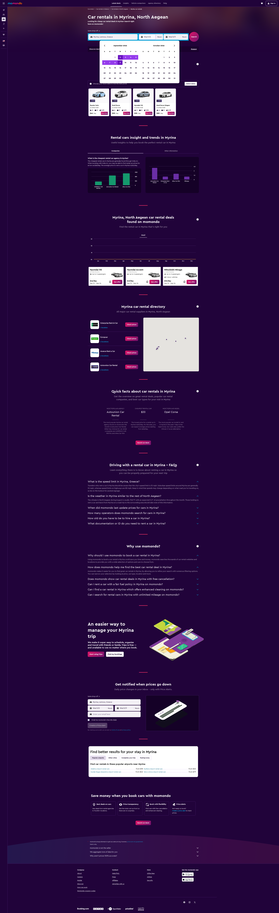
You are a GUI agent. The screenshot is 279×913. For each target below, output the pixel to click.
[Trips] (4, 34)
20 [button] (105, 73)
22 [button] (115, 73)
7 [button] (109, 62)
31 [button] (174, 78)
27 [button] (104, 78)
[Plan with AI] (4, 28)
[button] (3, 3)
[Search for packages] (4, 24)
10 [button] (125, 62)
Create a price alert (179, 811)
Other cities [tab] (112, 758)
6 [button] (104, 62)
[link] (117, 282)
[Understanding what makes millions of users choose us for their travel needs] (197, 546)
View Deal (104, 113)
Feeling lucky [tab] (145, 758)
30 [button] (120, 78)
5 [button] (135, 57)
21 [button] (110, 73)
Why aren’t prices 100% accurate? (103, 856)
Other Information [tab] (171, 151)
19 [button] (136, 68)
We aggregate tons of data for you (103, 852)
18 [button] (131, 68)
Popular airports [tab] (98, 758)
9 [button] (120, 62)
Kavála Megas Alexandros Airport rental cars (106, 772)
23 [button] (120, 73)
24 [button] (125, 73)
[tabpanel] (143, 177)
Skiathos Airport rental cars (100, 769)
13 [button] (104, 68)
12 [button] (136, 62)
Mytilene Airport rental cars (153, 769)
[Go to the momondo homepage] (15, 3)
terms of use (115, 730)
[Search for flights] (4, 10)
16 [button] (120, 68)
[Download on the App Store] (188, 880)
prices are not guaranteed (135, 841)
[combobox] (94, 31)
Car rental (91, 9)
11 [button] (130, 62)
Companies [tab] (115, 151)
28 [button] (110, 78)
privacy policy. (126, 730)
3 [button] (125, 57)
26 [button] (136, 73)
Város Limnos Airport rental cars (155, 772)
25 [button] (131, 73)
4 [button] (130, 57)
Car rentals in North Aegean (119, 9)
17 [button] (125, 68)
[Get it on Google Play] (188, 874)
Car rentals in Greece (102, 9)
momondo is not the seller (100, 848)
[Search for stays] (4, 14)
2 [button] (120, 57)
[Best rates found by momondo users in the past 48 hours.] (197, 64)
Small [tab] (143, 235)
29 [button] (115, 78)
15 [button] (115, 68)
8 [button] (115, 62)
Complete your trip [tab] (128, 758)
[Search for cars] (4, 19)
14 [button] (110, 68)
